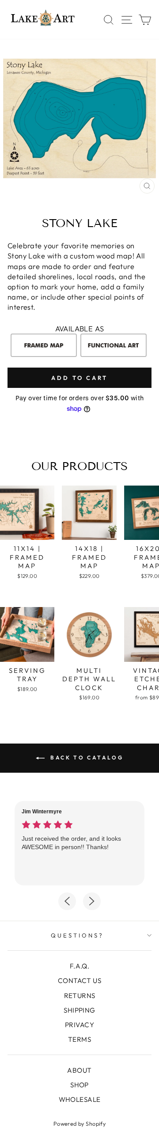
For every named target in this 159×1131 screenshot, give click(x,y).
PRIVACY (79, 1025)
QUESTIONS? (77, 935)
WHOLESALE (80, 1099)
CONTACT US (79, 980)
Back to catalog (86, 757)
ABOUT (79, 1070)
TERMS (79, 1039)
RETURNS (79, 995)
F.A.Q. (79, 966)
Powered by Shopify (79, 1123)
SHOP (79, 1085)
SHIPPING (79, 1010)
